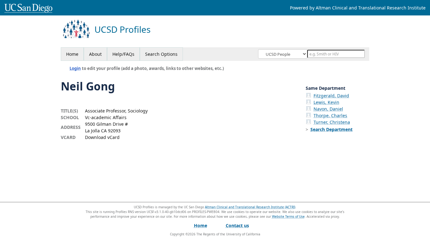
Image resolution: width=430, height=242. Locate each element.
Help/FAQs (123, 54)
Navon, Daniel (328, 109)
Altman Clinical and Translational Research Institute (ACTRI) (250, 207)
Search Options (161, 54)
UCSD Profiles (122, 29)
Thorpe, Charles (330, 115)
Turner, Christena (332, 122)
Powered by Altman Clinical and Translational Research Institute (358, 8)
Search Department (331, 129)
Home (72, 54)
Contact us (237, 225)
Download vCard (102, 137)
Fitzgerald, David (331, 96)
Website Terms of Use (288, 216)
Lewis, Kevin (326, 102)
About (95, 54)
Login (75, 68)
